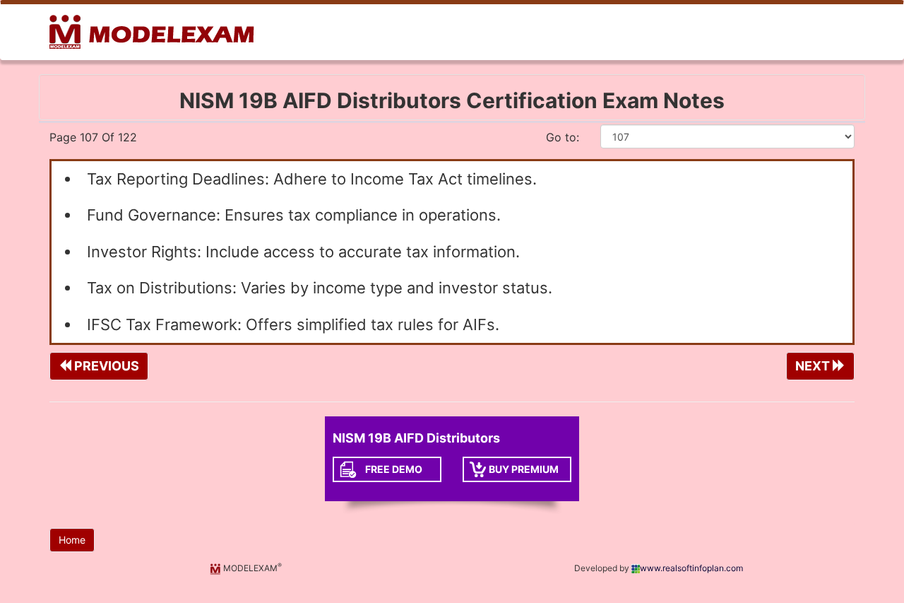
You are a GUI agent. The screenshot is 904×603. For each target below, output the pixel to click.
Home (72, 540)
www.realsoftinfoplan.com (691, 568)
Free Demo (393, 469)
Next (814, 365)
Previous (105, 365)
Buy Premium (524, 469)
